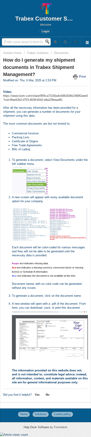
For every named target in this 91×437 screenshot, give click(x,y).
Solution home (12, 53)
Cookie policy (62, 414)
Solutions (41, 414)
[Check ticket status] (66, 42)
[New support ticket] (55, 42)
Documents (61, 53)
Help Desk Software (37, 427)
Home (24, 414)
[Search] (48, 42)
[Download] (37, 219)
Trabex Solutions (38, 53)
